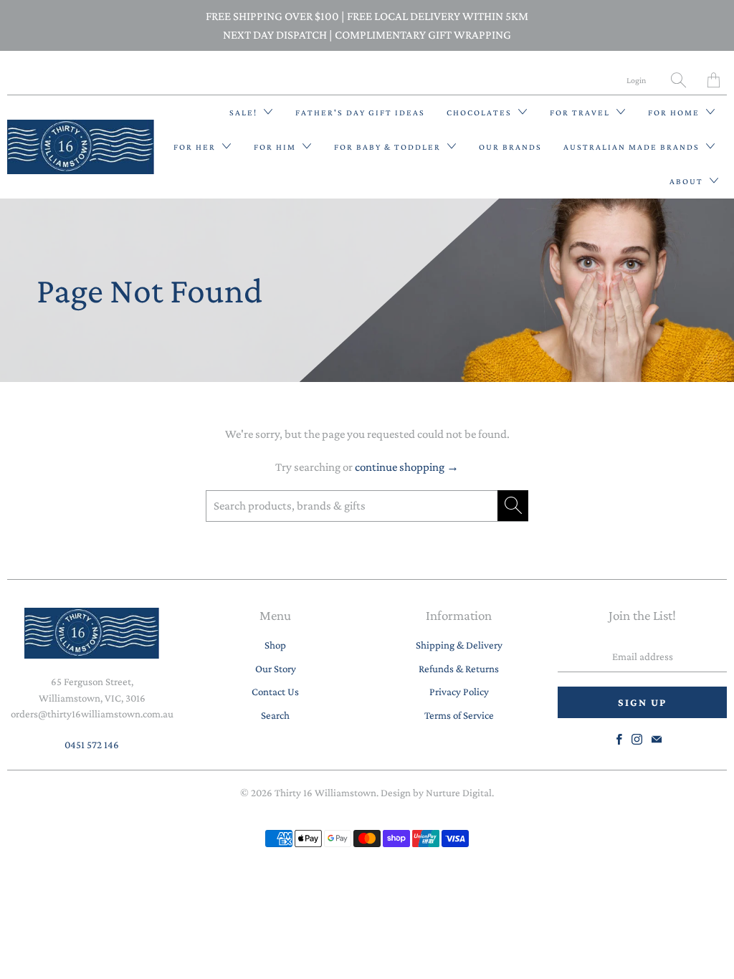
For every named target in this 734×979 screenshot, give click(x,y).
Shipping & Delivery (459, 645)
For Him (276, 147)
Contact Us (275, 691)
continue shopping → (407, 467)
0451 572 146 (92, 744)
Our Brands (510, 147)
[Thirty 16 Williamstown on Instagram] (636, 739)
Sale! (244, 113)
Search (275, 715)
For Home (675, 113)
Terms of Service (459, 715)
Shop (275, 645)
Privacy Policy (459, 691)
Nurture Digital (459, 792)
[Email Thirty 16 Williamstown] (657, 739)
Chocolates (481, 113)
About (687, 181)
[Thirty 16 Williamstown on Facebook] (619, 739)
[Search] (678, 80)
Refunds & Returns (459, 668)
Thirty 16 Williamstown (325, 792)
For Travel (581, 113)
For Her (196, 147)
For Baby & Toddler (389, 147)
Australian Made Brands (632, 147)
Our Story (275, 668)
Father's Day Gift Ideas (360, 113)
